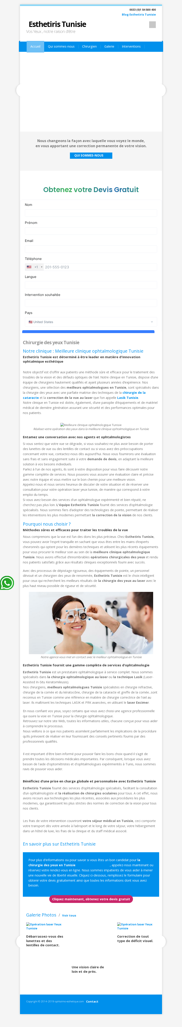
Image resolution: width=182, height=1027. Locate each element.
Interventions (131, 46)
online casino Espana (93, 865)
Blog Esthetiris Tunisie (139, 14)
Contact (92, 1001)
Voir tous (69, 915)
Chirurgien (89, 46)
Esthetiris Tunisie (57, 24)
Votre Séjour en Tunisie (47, 57)
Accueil (35, 46)
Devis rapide (81, 57)
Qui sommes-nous (61, 46)
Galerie (109, 46)
